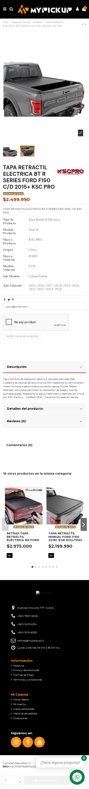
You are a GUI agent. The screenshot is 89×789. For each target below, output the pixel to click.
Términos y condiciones (27, 679)
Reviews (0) (16, 421)
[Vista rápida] (40, 501)
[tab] (44, 367)
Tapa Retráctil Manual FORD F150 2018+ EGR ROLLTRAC (65, 537)
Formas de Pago (23, 674)
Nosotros (18, 665)
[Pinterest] (13, 299)
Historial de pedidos (25, 713)
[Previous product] (83, 24)
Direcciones (20, 718)
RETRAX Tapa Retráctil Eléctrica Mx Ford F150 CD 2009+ (23, 538)
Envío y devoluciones (26, 670)
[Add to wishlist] (40, 487)
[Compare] (40, 494)
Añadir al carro (49, 780)
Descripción (17, 367)
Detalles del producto (25, 408)
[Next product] (85, 24)
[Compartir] (4, 299)
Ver (9, 555)
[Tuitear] (9, 299)
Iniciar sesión (21, 699)
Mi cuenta (19, 704)
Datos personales (23, 709)
